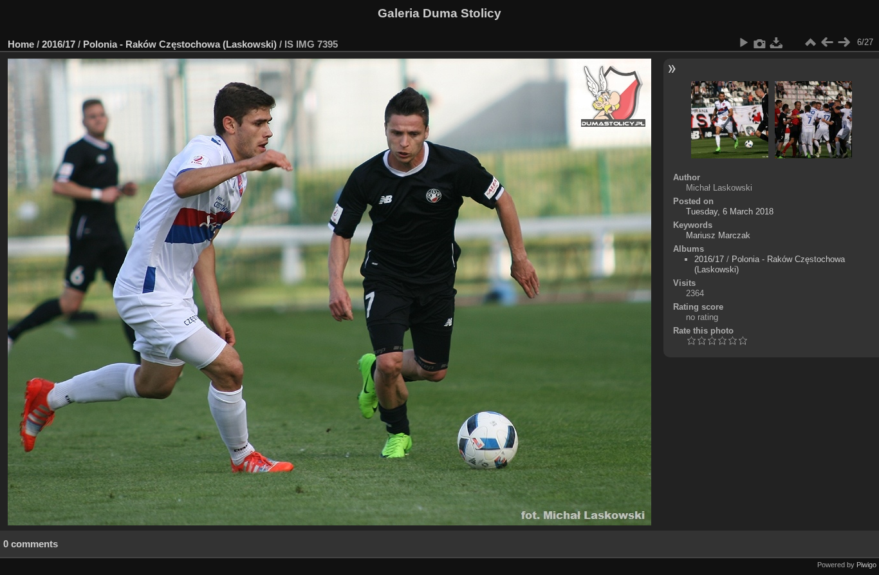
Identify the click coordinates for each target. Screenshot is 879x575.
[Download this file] (776, 42)
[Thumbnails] (810, 42)
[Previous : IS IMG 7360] (827, 42)
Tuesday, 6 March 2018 (729, 211)
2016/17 (58, 44)
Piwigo (866, 565)
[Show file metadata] (760, 42)
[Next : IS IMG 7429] (843, 42)
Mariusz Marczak (718, 235)
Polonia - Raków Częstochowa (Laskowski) (180, 44)
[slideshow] (743, 42)
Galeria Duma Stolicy (439, 13)
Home (21, 44)
